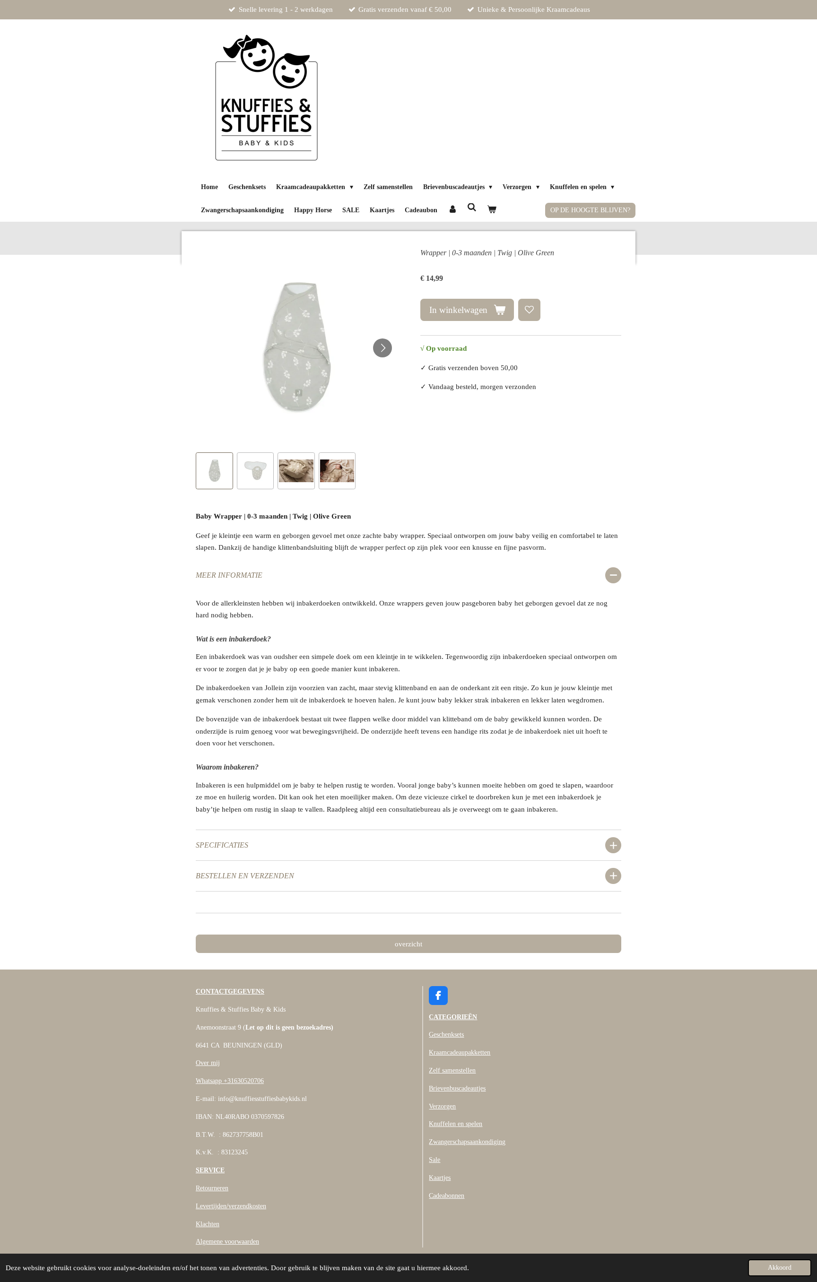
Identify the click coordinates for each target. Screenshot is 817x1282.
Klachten (207, 1224)
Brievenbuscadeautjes (457, 1088)
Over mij (208, 1062)
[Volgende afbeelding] (382, 347)
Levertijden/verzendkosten (231, 1206)
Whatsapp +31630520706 (230, 1080)
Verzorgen (442, 1106)
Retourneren (212, 1188)
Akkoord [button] (779, 1267)
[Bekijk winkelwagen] (492, 210)
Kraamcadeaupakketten (459, 1052)
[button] (214, 471)
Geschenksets (446, 1034)
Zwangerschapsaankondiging (467, 1141)
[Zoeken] (472, 208)
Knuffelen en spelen (455, 1123)
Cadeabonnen (446, 1195)
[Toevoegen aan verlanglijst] (529, 310)
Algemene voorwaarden (227, 1241)
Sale (434, 1159)
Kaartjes (440, 1177)
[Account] (452, 210)
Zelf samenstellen (452, 1070)
